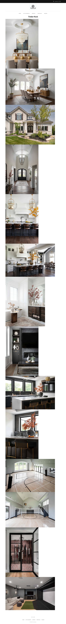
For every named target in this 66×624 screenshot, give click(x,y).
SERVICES (33, 13)
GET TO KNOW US (26, 13)
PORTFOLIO (40, 13)
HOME (20, 13)
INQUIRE (45, 13)
